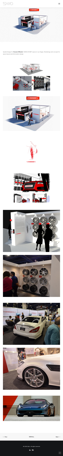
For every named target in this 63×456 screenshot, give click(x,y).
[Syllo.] (8, 3)
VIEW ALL (31, 436)
